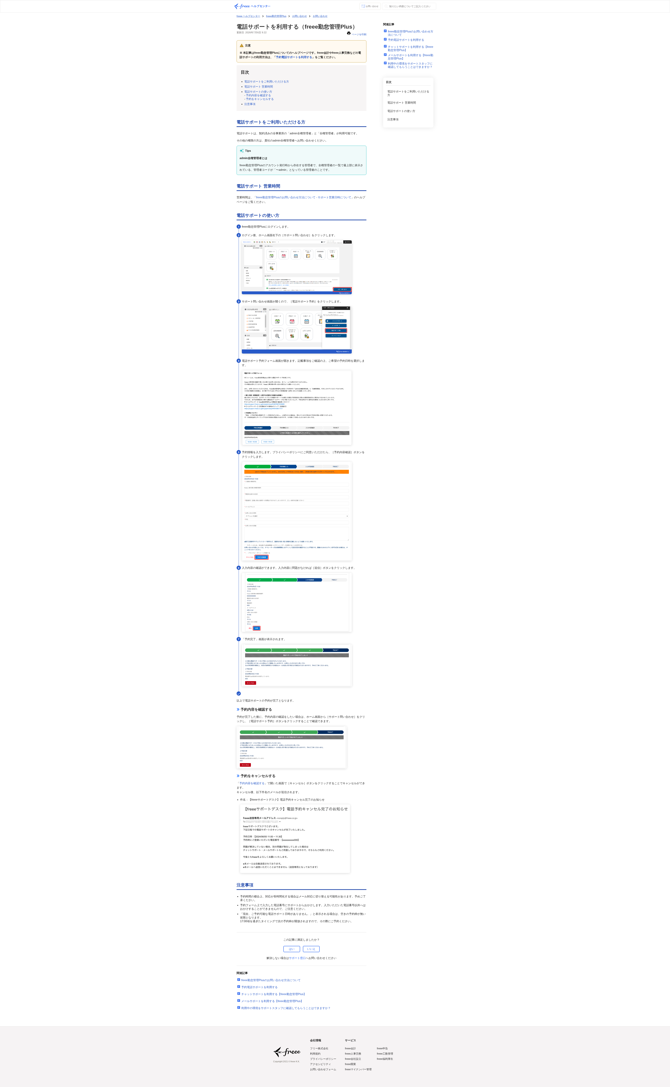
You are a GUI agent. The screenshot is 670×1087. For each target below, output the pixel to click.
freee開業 (350, 1064)
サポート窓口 (297, 958)
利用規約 (315, 1053)
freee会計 (350, 1048)
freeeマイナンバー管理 (358, 1069)
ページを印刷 (359, 34)
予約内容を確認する (258, 95)
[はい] (291, 949)
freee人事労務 (353, 1053)
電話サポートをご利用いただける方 (266, 81)
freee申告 (382, 1048)
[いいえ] (311, 949)
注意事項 (249, 104)
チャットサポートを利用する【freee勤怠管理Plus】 (273, 994)
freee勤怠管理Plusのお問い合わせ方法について (271, 980)
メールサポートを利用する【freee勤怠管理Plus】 (272, 1001)
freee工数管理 (385, 1053)
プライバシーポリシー (323, 1058)
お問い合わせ (372, 6)
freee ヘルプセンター (248, 16)
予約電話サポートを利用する (259, 987)
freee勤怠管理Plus (276, 16)
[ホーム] (252, 6)
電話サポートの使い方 (258, 91)
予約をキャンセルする (260, 99)
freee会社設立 (353, 1058)
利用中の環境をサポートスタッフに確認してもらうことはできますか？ (286, 1008)
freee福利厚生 (385, 1058)
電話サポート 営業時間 (258, 86)
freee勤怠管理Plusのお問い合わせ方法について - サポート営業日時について (303, 197)
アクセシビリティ (320, 1064)
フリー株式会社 (319, 1048)
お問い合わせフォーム (323, 1069)
